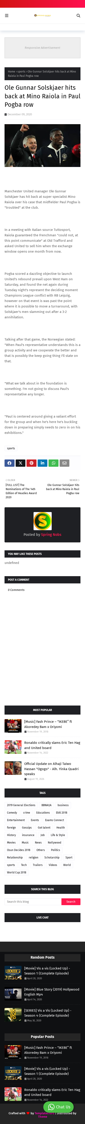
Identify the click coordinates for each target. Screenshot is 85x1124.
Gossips (27, 827)
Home (11, 71)
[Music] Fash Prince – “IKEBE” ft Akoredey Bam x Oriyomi (48, 724)
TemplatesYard (44, 1113)
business (63, 805)
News (38, 842)
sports (21, 71)
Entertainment (16, 820)
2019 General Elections (21, 805)
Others (40, 850)
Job (43, 835)
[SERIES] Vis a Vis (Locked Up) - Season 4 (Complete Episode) (47, 1013)
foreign (11, 827)
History (11, 835)
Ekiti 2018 (61, 812)
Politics (55, 850)
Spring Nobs (50, 534)
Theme (42, 1116)
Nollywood (54, 842)
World (67, 865)
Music (25, 842)
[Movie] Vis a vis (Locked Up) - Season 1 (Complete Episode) (47, 971)
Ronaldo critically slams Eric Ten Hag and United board (52, 745)
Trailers (38, 865)
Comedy (12, 812)
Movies (11, 842)
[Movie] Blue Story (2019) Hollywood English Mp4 (51, 992)
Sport (69, 857)
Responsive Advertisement (42, 47)
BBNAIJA (46, 805)
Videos (53, 865)
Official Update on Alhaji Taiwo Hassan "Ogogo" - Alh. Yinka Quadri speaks (51, 769)
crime (26, 812)
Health (60, 827)
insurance (28, 835)
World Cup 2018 (16, 872)
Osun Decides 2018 (18, 850)
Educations (43, 812)
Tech (24, 865)
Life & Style (58, 835)
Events (35, 820)
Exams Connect (54, 820)
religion (33, 857)
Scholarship (51, 857)
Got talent (44, 827)
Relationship (15, 857)
